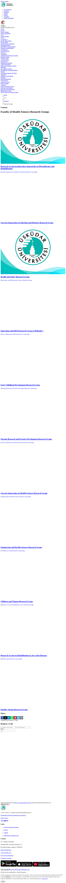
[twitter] (5, 718)
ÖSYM (6, 830)
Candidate (6, 16)
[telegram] (18, 718)
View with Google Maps (7, 855)
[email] (21, 718)
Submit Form (6, 804)
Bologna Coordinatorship (7, 48)
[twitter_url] (2, 821)
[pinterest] (15, 718)
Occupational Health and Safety (9, 73)
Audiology (3, 74)
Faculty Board (4, 42)
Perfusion (3, 77)
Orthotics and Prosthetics (7, 76)
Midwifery (3, 67)
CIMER (6, 832)
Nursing (3, 71)
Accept (3, 881)
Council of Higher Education (11, 827)
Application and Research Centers (9, 55)
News (2, 35)
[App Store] (25, 866)
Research (6, 12)
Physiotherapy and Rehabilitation (9, 70)
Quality (6, 15)
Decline (7, 876)
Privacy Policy (4, 818)
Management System (6, 91)
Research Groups (5, 57)
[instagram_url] (4, 821)
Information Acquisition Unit (11, 835)
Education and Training (7, 88)
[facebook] (2, 718)
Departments (4, 61)
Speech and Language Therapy (8, 66)
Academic (6, 11)
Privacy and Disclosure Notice (23, 802)
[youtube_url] (5, 821)
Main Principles (5, 83)
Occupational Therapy (6, 69)
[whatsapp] (12, 718)
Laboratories (4, 54)
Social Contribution (9, 18)
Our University (8, 9)
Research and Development (8, 89)
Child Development (6, 64)
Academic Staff (5, 58)
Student (6, 14)
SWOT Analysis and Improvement (9, 92)
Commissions (4, 49)
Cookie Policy (44, 878)
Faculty (2, 29)
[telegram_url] (6, 821)
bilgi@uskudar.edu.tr (6, 850)
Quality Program (5, 82)
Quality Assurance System (7, 86)
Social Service (4, 80)
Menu (3, 26)
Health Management (6, 79)
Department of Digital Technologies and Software (13, 815)
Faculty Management (6, 41)
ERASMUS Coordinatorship (8, 46)
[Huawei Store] (41, 866)
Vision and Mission (5, 33)
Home (5, 95)
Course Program (5, 60)
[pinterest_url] (7, 821)
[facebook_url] (1, 821)
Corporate (3, 85)
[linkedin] (8, 718)
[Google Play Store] (9, 866)
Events (2, 38)
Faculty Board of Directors (7, 44)
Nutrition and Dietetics (6, 63)
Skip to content (4, 1)
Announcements (5, 36)
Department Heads (5, 45)
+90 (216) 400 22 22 (6, 852)
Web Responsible (5, 51)
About (2, 30)
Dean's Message (5, 32)
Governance (4, 39)
